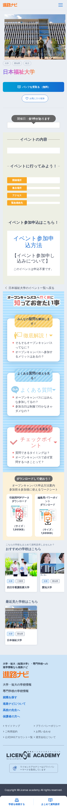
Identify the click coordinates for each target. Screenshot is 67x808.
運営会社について (46, 737)
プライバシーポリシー (48, 725)
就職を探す (10, 697)
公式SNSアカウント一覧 (19, 737)
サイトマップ (12, 725)
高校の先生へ (11, 710)
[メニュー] (60, 4)
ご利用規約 (11, 731)
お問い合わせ (43, 731)
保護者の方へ (11, 716)
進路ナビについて (14, 703)
